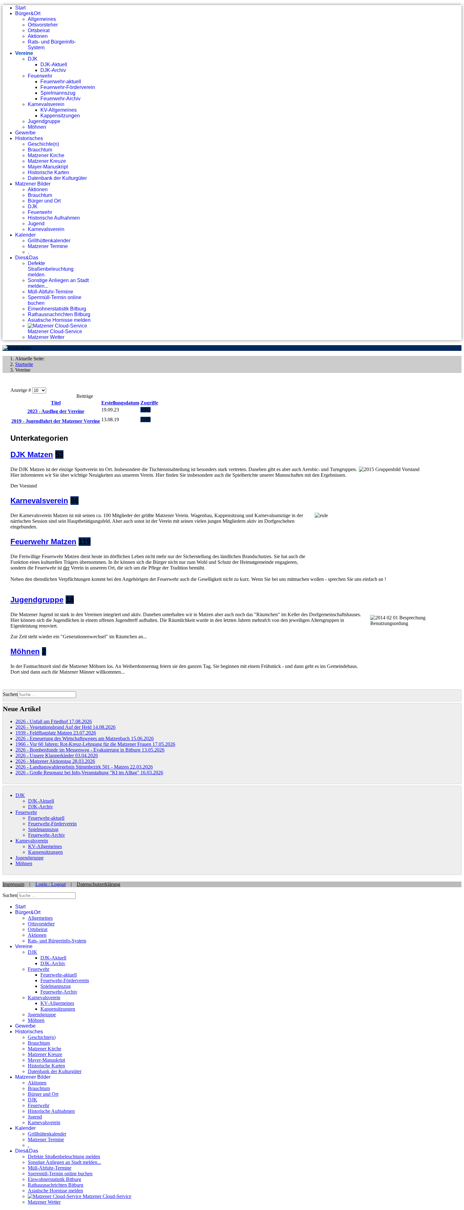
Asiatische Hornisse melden (59, 320)
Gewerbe (25, 132)
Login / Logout (50, 884)
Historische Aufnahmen (54, 218)
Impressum (13, 884)
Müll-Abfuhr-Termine (50, 291)
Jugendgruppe (44, 121)
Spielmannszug (57, 93)
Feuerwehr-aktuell (60, 81)
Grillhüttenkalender (49, 240)
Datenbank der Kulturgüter (57, 178)
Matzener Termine (48, 246)
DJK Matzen (31, 454)
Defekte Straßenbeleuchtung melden (51, 269)
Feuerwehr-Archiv (60, 98)
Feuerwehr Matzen (43, 541)
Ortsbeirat (39, 30)
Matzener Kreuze (47, 161)
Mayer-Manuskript (48, 166)
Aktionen (38, 36)
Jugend (36, 223)
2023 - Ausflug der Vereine (55, 411)
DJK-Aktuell (53, 64)
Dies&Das (26, 257)
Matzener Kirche (46, 155)
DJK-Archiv (53, 70)
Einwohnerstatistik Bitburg (57, 308)
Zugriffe (149, 402)
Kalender (25, 235)
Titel (56, 402)
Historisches (29, 138)
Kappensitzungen (60, 115)
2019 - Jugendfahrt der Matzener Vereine (55, 421)
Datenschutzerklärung (98, 884)
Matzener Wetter (46, 337)
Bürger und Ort (44, 201)
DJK (33, 59)
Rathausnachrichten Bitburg (59, 314)
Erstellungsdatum (120, 402)
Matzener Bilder (33, 183)
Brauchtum (40, 149)
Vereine (24, 53)
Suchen (10, 694)
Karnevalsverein (46, 104)
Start (20, 7)
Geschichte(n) (43, 144)
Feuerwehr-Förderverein (67, 87)
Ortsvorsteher (43, 24)
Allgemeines (42, 19)
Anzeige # (21, 390)
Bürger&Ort (27, 13)
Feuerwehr (40, 76)
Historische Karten (48, 172)
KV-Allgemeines (58, 110)
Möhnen (37, 127)
